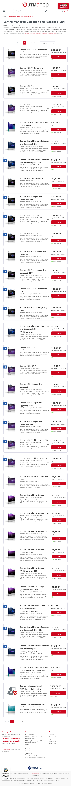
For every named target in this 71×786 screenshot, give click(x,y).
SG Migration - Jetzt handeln (33, 745)
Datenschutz (52, 737)
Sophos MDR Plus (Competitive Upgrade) (33, 252)
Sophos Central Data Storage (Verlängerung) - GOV (32, 588)
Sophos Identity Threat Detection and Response (34, 123)
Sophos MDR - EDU (27, 348)
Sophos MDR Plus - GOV (30, 233)
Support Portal (29, 735)
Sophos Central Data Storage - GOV (34, 531)
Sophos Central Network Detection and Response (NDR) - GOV (34, 628)
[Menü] (4, 11)
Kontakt (27, 751)
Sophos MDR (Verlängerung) (31, 68)
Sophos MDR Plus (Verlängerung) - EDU (34, 290)
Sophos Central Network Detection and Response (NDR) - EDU (34, 161)
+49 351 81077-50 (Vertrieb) (11, 739)
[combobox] (28, 11)
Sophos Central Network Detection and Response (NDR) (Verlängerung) (34, 329)
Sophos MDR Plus (27, 86)
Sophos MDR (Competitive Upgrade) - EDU (31, 404)
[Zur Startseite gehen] (35, 5)
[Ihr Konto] (57, 11)
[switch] (6, 779)
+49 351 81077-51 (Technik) (10, 741)
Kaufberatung (6, 750)
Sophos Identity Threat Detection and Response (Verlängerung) (34, 668)
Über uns (51, 735)
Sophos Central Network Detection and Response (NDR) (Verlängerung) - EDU (34, 649)
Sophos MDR (25, 104)
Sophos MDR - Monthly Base (31, 178)
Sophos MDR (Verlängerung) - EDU (34, 440)
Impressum (52, 741)
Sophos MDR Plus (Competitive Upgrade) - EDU (33, 271)
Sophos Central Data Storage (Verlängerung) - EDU (32, 569)
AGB (50, 739)
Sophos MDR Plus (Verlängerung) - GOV (34, 309)
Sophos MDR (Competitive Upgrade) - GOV (31, 198)
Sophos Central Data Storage (32, 495)
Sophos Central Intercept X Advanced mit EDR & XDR (40, 33)
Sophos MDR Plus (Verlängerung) (33, 50)
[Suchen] (46, 11)
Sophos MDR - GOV (28, 366)
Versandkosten (34, 774)
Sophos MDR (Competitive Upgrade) (31, 385)
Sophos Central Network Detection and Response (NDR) (34, 142)
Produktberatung (63, 7)
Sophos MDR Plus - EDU (29, 215)
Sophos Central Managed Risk (32, 705)
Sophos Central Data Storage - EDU (34, 513)
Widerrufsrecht (53, 743)
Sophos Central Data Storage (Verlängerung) (32, 550)
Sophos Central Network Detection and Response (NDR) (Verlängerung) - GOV (34, 608)
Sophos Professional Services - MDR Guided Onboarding (32, 687)
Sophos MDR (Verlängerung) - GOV (34, 458)
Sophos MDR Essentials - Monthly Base (34, 477)
